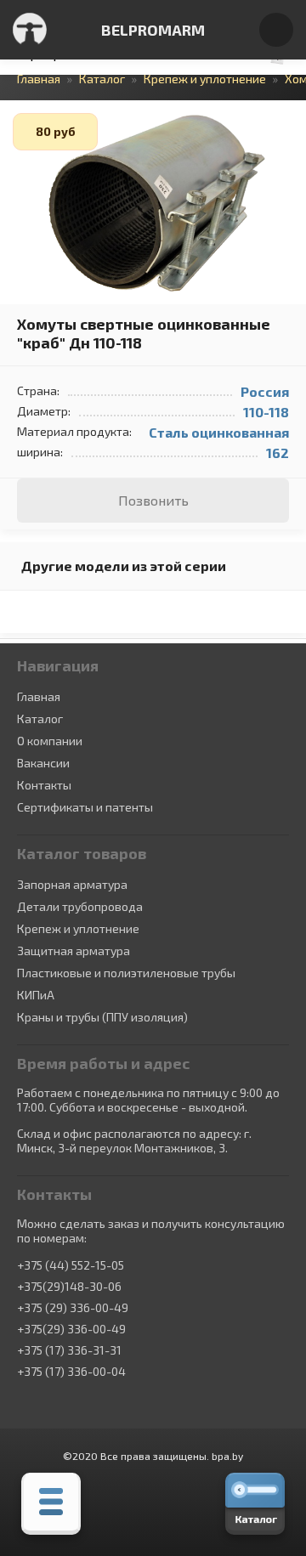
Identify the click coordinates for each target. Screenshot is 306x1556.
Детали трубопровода (80, 906)
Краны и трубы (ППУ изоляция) (102, 1017)
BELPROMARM (153, 29)
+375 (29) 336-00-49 (72, 1308)
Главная (38, 696)
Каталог (40, 718)
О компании (49, 740)
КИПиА (35, 994)
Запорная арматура (72, 884)
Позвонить (153, 500)
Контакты (44, 785)
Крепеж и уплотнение (78, 928)
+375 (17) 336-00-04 (71, 1371)
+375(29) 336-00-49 (71, 1329)
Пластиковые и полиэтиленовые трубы (126, 972)
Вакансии (43, 762)
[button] (290, 115)
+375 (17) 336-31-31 (69, 1350)
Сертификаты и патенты (85, 807)
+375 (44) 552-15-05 (70, 1265)
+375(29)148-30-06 (69, 1286)
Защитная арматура (73, 950)
